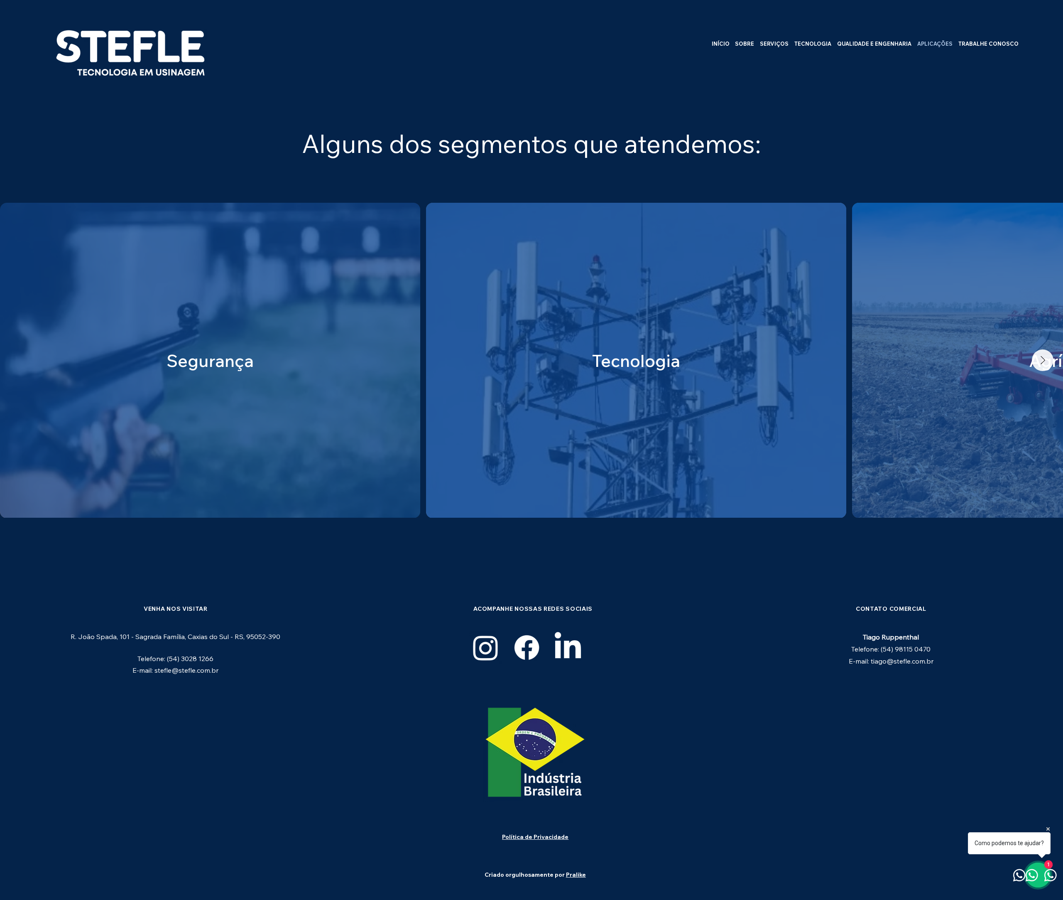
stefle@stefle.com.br (186, 670)
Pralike (576, 874)
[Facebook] (526, 647)
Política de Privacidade (535, 837)
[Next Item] (1042, 360)
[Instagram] (485, 647)
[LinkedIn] (567, 647)
